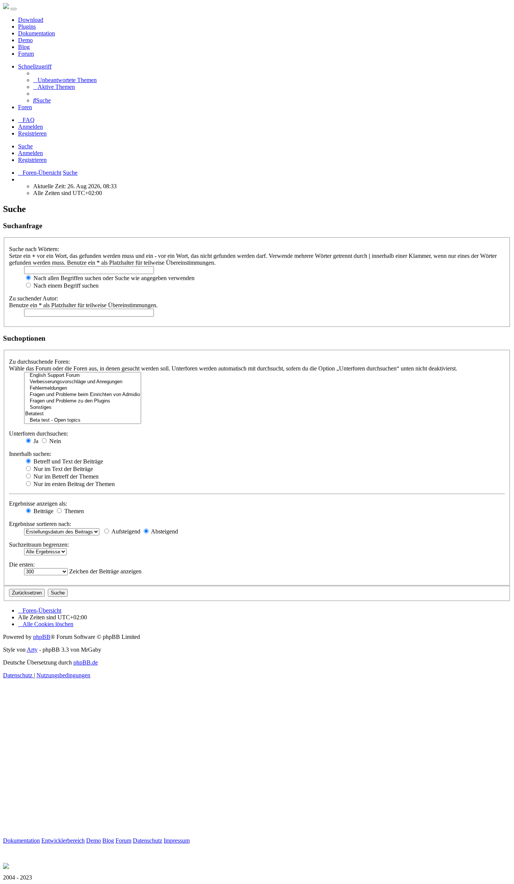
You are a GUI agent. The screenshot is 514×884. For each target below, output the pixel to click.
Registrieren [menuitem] (32, 133)
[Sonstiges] (82, 407)
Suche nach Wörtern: (34, 249)
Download (30, 20)
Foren (25, 107)
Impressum (177, 840)
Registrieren (32, 160)
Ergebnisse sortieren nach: (40, 524)
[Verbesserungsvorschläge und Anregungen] (82, 382)
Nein (54, 441)
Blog (24, 47)
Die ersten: (22, 564)
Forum (26, 53)
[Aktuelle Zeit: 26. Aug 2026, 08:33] (20, 179)
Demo (25, 40)
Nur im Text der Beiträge (62, 469)
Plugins (27, 26)
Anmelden (30, 153)
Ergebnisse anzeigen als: (38, 503)
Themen (73, 511)
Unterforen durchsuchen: (38, 433)
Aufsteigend (125, 531)
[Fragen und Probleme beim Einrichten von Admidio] (82, 395)
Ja (35, 441)
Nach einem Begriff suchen (65, 285)
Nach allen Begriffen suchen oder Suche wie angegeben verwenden (113, 278)
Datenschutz (147, 840)
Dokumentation (36, 33)
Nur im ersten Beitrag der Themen (73, 484)
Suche (25, 146)
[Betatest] (82, 414)
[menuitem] (65, 80)
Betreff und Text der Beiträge (67, 461)
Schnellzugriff (35, 66)
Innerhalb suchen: (30, 454)
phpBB (41, 637)
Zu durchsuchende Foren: (39, 361)
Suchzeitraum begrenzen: (39, 544)
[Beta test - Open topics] (82, 420)
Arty (32, 649)
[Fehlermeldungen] (82, 388)
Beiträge (42, 511)
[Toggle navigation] (14, 9)
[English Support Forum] (82, 375)
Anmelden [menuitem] (30, 126)
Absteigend (164, 531)
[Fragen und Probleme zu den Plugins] (82, 401)
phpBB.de (85, 662)
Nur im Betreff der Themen (65, 476)
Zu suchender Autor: (33, 298)
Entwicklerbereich (63, 840)
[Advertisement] (229, 766)
